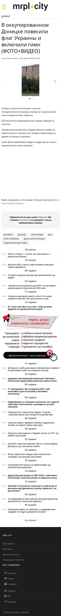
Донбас (5, 16)
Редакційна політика (13, 559)
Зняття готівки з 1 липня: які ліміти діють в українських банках (29, 255)
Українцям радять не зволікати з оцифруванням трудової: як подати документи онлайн (31, 510)
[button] (56, 80)
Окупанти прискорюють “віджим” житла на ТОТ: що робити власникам (33, 434)
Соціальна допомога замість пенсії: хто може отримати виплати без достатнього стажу (30, 297)
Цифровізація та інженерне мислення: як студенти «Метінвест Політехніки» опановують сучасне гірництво (33, 404)
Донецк (22, 234)
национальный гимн (15, 242)
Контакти (7, 548)
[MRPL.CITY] (30, 6)
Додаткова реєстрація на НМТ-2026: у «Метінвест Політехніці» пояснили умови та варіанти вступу (32, 476)
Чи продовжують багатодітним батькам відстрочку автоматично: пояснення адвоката (33, 500)
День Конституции (34, 238)
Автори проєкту (11, 554)
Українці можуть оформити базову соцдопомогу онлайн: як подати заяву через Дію (31, 423)
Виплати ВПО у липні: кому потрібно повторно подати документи (31, 265)
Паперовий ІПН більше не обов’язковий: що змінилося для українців (29, 466)
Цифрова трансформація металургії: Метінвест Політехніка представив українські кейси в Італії (32, 379)
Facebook (24, 220)
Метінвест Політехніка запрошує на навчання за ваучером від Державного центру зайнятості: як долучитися (32, 488)
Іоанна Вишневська (9, 58)
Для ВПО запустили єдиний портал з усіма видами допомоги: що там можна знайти (32, 444)
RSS (9, 596)
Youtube (11, 590)
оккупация (37, 234)
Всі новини (30, 520)
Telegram (42, 217)
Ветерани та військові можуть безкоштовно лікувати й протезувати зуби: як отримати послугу (33, 369)
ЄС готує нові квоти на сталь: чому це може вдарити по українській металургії (30, 307)
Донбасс (8, 234)
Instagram (12, 584)
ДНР (50, 234)
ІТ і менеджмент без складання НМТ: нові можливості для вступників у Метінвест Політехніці (29, 391)
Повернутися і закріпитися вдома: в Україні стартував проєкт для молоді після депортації (30, 413)
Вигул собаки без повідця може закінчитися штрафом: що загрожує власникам (29, 455)
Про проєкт (8, 543)
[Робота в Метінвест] (30, 337)
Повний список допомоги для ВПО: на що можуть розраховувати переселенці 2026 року (32, 286)
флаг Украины (11, 238)
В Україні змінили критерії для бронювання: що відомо (31, 276)
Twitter (10, 578)
